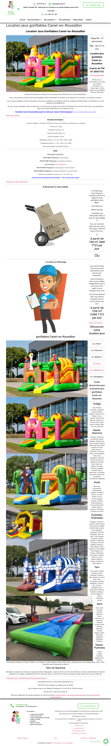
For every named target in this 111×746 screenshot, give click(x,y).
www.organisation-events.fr (79, 731)
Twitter (21, 678)
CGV (55, 738)
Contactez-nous (22, 705)
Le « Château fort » (97, 370)
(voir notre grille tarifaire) (97, 75)
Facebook (9, 678)
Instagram (43, 678)
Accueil (22, 20)
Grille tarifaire (78, 20)
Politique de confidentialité (88, 738)
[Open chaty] (105, 741)
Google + (16, 678)
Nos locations (49, 20)
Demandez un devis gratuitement (17, 182)
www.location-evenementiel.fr (78, 733)
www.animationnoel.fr (78, 728)
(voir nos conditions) (60, 164)
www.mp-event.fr (61, 695)
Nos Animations (34, 20)
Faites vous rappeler (12, 115)
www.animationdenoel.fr (78, 695)
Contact (88, 20)
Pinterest (26, 678)
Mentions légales (22, 738)
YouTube (37, 678)
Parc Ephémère (64, 20)
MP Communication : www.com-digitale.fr (62, 743)
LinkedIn (31, 678)
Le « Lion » (97, 363)
